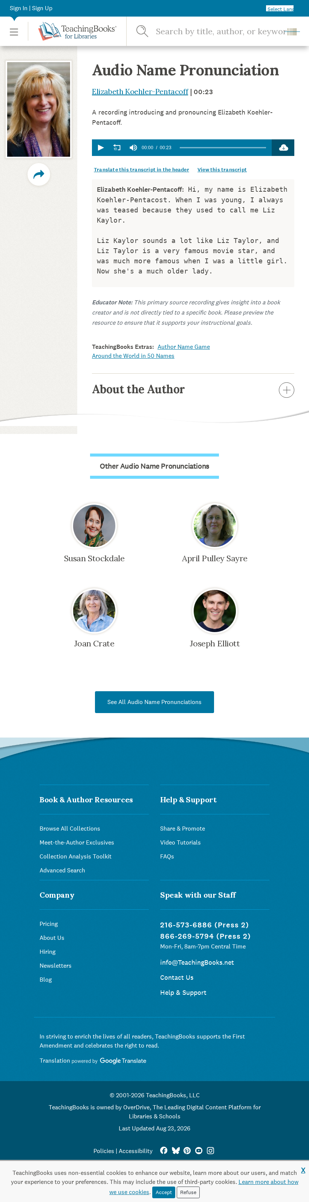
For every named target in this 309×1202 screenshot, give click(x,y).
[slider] (223, 148)
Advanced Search (62, 870)
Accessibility (136, 1151)
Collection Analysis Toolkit (76, 856)
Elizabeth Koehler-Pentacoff (140, 91)
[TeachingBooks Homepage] (72, 31)
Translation (56, 1061)
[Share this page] (39, 174)
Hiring (47, 952)
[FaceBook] (164, 1151)
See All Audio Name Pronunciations (154, 702)
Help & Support (183, 992)
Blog (46, 980)
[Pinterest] (187, 1151)
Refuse (188, 1192)
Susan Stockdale (94, 558)
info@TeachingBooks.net (197, 962)
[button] (14, 31)
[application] (182, 147)
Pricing (49, 924)
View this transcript (222, 169)
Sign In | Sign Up (31, 8)
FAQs (167, 856)
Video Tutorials (180, 842)
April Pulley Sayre (215, 558)
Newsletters (56, 966)
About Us (52, 938)
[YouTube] (199, 1151)
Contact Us (176, 977)
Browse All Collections (70, 828)
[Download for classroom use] (283, 147)
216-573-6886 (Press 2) (204, 925)
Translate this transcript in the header (141, 169)
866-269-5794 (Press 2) (205, 936)
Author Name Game (184, 347)
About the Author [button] (138, 389)
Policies (103, 1151)
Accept (164, 1192)
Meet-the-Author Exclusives (77, 842)
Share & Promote (182, 828)
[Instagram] (210, 1151)
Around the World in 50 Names (133, 356)
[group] (133, 147)
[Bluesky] (175, 1151)
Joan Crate (94, 643)
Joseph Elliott (215, 643)
